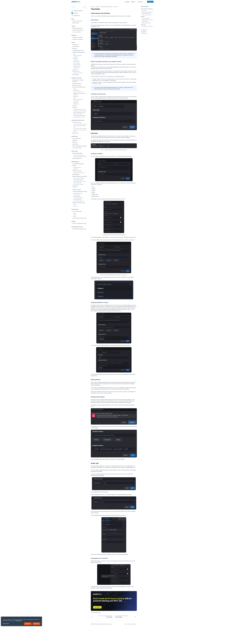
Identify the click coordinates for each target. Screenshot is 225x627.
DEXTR (74, 97)
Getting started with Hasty (77, 28)
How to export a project (77, 147)
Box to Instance (76, 100)
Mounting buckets (75, 71)
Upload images (76, 60)
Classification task (76, 194)
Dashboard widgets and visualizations (79, 176)
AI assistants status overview (77, 50)
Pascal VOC (74, 142)
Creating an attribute (97, 153)
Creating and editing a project (78, 52)
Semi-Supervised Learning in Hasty (79, 228)
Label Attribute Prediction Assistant (79, 110)
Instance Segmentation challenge (79, 181)
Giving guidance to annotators (99, 558)
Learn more (97, 607)
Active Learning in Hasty (77, 211)
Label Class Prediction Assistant (79, 109)
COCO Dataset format (76, 138)
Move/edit (74, 105)
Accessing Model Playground (78, 163)
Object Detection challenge (78, 184)
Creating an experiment (77, 170)
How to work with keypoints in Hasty (79, 223)
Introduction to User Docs (77, 20)
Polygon (74, 88)
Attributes (94, 133)
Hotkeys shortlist (75, 22)
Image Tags (75, 102)
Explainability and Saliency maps (78, 202)
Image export (75, 140)
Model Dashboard (75, 174)
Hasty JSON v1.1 (75, 144)
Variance (75, 214)
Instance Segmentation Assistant (79, 112)
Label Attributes (76, 103)
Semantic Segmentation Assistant (79, 115)
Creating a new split (77, 167)
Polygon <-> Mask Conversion (78, 91)
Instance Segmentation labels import (80, 156)
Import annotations (76, 63)
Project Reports (75, 74)
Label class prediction (77, 182)
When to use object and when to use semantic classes (106, 61)
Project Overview (75, 46)
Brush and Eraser (76, 90)
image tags (125, 554)
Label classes (94, 20)
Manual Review (75, 133)
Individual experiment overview (79, 172)
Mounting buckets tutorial (78, 72)
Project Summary (76, 67)
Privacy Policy (133, 624)
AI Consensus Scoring (76, 122)
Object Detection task (77, 199)
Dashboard (74, 48)
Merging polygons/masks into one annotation (79, 94)
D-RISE (74, 204)
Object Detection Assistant (78, 113)
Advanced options (76, 66)
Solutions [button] (133, 1)
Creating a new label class (98, 94)
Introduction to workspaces (77, 39)
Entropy (74, 216)
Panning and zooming (76, 85)
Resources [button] (140, 1)
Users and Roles (76, 61)
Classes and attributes (77, 55)
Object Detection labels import (78, 155)
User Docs (76, 13)
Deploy (74, 187)
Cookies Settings (6, 623)
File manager (75, 57)
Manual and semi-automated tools (78, 87)
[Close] (40, 618)
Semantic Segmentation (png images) (79, 145)
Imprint (128, 624)
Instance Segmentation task (78, 197)
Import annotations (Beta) (77, 153)
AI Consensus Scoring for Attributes (80, 128)
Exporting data (75, 44)
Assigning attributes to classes (99, 302)
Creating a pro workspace (77, 37)
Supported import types (77, 158)
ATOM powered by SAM (77, 99)
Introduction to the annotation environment (78, 81)
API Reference (77, 15)
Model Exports (75, 186)
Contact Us (150, 1)
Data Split (74, 165)
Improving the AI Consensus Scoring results (80, 131)
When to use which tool (77, 83)
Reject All (28, 623)
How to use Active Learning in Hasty (79, 218)
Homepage (127, 1)
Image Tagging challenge (78, 179)
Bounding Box (75, 96)
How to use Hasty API (76, 32)
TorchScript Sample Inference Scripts (79, 191)
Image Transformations (76, 189)
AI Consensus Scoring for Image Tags (79, 126)
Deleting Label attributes (98, 397)
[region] (21, 621)
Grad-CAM (75, 206)
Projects (97, 6)
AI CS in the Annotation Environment (80, 124)
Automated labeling (76, 64)
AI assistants (74, 107)
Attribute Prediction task (77, 193)
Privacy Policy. (18, 620)
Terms (125, 624)
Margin (74, 213)
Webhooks (75, 69)
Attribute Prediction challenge (78, 178)
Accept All (36, 623)
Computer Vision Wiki (78, 10)
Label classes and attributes (100, 13)
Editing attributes (95, 379)
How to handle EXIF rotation (77, 30)
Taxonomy (75, 58)
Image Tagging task (77, 196)
